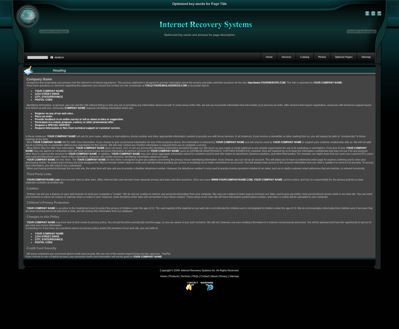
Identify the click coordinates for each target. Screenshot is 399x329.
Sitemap (234, 276)
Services (186, 276)
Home (163, 276)
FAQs (195, 276)
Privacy (223, 276)
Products (174, 276)
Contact (204, 276)
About (214, 276)
